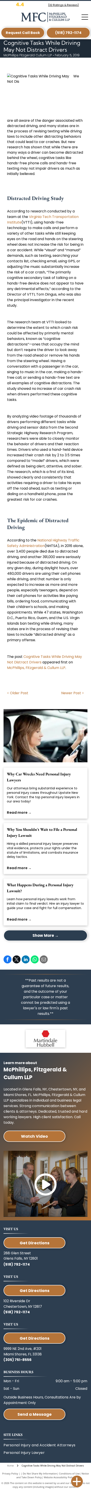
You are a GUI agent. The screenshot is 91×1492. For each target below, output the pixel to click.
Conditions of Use (69, 1473)
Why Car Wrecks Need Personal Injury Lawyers (39, 776)
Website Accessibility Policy (59, 1477)
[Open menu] (85, 17)
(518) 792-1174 (17, 1264)
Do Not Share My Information (40, 1473)
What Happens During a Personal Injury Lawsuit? (40, 887)
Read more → (19, 812)
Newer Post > (72, 693)
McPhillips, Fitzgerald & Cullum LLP (36, 667)
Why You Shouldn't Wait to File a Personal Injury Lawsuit (42, 832)
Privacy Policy (10, 1473)
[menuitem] (35, 1453)
